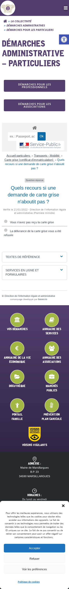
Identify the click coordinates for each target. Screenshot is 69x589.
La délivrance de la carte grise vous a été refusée (32, 233)
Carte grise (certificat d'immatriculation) (29, 159)
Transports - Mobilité (47, 155)
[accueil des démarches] (34, 127)
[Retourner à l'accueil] (5, 21)
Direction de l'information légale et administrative (30, 296)
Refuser (34, 558)
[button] (64, 39)
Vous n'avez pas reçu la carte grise (31, 222)
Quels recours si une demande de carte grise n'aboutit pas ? (35, 164)
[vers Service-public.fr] (40, 145)
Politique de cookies (29, 581)
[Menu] (65, 8)
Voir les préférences (34, 569)
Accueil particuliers (19, 155)
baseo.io (42, 299)
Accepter (34, 548)
